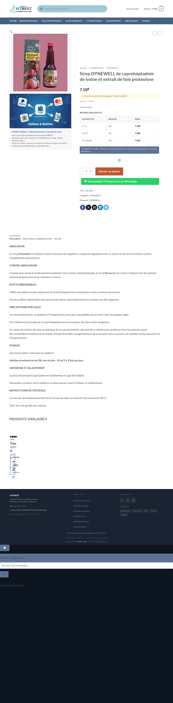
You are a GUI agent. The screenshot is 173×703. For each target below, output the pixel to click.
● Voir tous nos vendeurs (82, 501)
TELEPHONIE (113, 20)
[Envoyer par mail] (94, 207)
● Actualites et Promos (81, 521)
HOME (13, 20)
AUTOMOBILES (73, 20)
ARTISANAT (131, 20)
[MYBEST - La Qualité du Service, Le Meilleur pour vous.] (20, 9)
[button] (133, 9)
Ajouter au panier (109, 171)
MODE (146, 20)
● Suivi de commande (80, 506)
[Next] (20, 455)
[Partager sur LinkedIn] (100, 207)
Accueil (83, 68)
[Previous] (11, 455)
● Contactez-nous (79, 516)
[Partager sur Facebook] (82, 207)
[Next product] (154, 33)
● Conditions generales (81, 511)
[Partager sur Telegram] (106, 207)
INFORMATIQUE (28, 20)
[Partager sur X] (88, 207)
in (128, 500)
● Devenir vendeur (79, 527)
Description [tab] (15, 238)
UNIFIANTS (112, 68)
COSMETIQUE (94, 20)
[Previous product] (160, 33)
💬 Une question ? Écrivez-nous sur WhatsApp (110, 181)
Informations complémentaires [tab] (37, 238)
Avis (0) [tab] (57, 238)
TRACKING (98, 538)
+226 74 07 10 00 (19, 506)
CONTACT (89, 538)
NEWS (106, 538)
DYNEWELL (95, 200)
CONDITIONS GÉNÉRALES (74, 538)
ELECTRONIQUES (51, 20)
